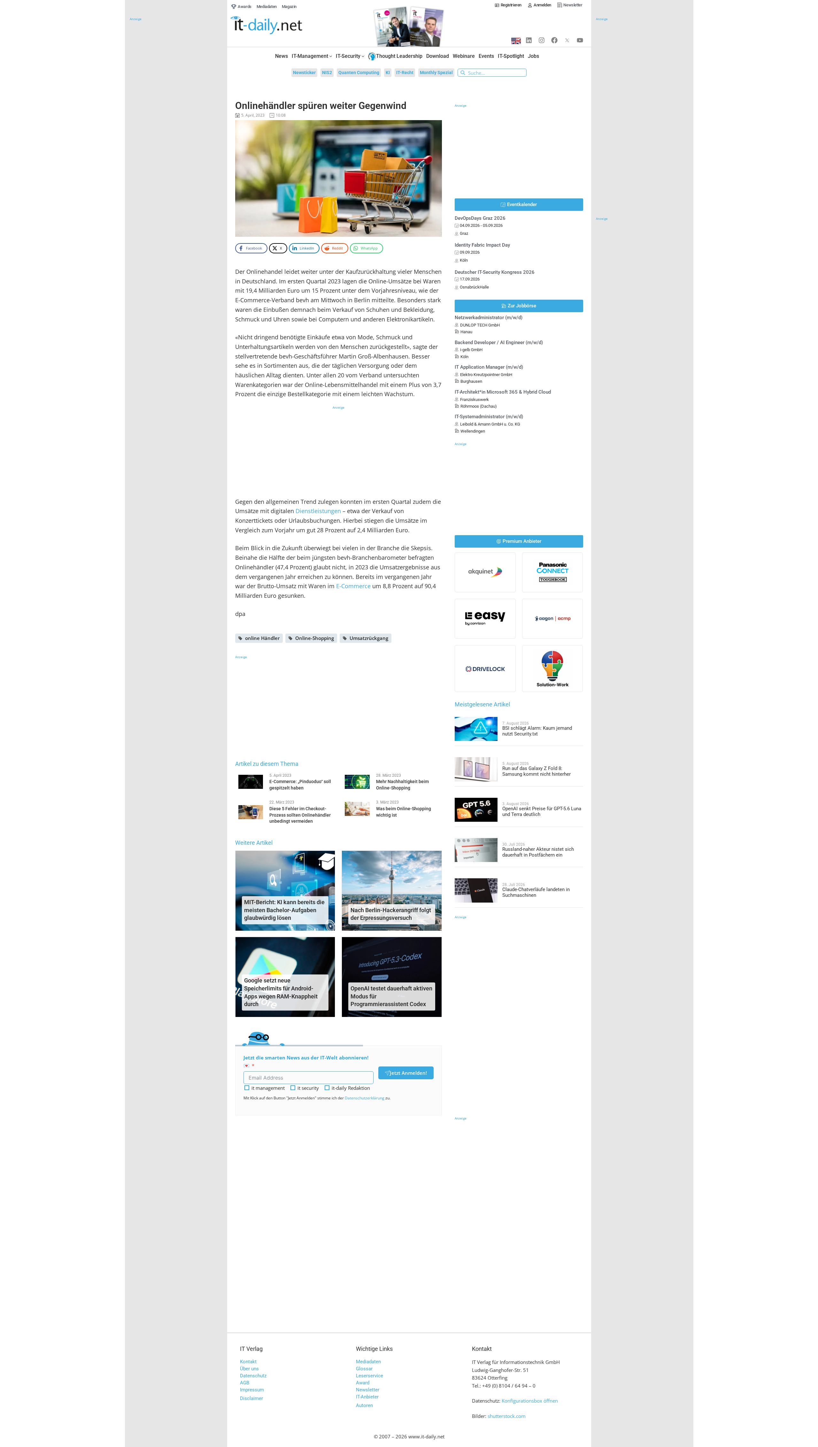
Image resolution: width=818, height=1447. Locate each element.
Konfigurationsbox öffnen (530, 1400)
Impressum (252, 1390)
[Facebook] (554, 40)
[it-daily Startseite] (278, 25)
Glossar (364, 1369)
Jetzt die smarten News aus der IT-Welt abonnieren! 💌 (305, 1061)
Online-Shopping (314, 638)
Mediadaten (368, 1362)
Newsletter (367, 1390)
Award (362, 1383)
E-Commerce (353, 586)
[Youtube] (580, 40)
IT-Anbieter (367, 1397)
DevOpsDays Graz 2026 (480, 218)
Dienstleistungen (318, 511)
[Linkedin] (528, 40)
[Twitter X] (567, 40)
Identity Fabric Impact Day (482, 245)
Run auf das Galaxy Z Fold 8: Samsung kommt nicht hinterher (536, 771)
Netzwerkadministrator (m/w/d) (488, 317)
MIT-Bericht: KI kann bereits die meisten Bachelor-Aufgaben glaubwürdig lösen (284, 910)
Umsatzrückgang (369, 638)
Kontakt (248, 1362)
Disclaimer (251, 1398)
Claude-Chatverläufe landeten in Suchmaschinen (536, 892)
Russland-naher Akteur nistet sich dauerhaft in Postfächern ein (538, 852)
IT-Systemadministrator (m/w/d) (489, 416)
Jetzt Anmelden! (408, 1073)
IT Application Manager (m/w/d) (489, 367)
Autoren (364, 1405)
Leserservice (369, 1376)
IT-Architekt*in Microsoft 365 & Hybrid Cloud (503, 392)
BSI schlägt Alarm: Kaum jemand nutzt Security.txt (537, 731)
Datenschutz (253, 1376)
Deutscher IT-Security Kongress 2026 (495, 272)
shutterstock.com (507, 1416)
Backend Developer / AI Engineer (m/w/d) (499, 342)
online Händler (262, 638)
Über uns (249, 1369)
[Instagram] (541, 40)
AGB (244, 1383)
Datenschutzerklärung (364, 1098)
